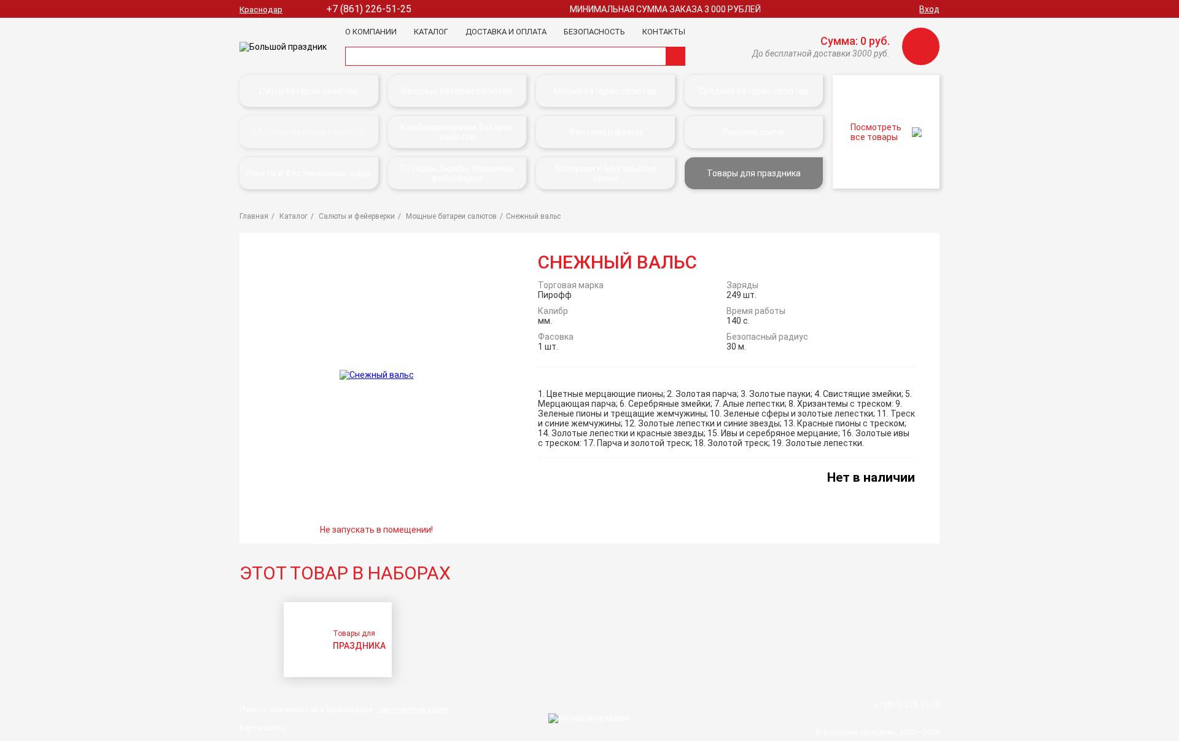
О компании (371, 31)
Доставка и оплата (506, 31)
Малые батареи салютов (605, 91)
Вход (929, 9)
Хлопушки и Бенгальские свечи (605, 173)
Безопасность (594, 31)
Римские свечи (754, 132)
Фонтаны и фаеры (605, 132)
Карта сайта (262, 727)
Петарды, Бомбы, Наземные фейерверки (457, 173)
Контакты (663, 31)
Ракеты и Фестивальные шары (309, 173)
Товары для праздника (754, 173)
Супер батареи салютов (308, 91)
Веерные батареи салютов (457, 91)
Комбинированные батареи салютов (456, 132)
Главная (253, 216)
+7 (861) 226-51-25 (368, 9)
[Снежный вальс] (377, 374)
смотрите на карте (413, 709)
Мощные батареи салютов (309, 132)
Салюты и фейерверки (356, 216)
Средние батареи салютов (754, 91)
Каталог (431, 31)
